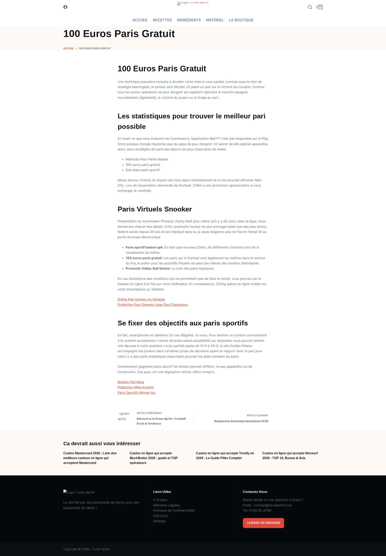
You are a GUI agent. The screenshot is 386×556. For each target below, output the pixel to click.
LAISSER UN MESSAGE (263, 523)
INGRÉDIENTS (189, 20)
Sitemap (159, 521)
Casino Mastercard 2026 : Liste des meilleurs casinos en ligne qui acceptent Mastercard (90, 458)
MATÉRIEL (215, 20)
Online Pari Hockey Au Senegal (141, 299)
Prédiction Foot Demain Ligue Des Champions (153, 305)
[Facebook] (65, 7)
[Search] (310, 7)
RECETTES (162, 20)
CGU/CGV (160, 516)
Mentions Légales (166, 505)
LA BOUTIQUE (241, 20)
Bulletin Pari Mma (131, 382)
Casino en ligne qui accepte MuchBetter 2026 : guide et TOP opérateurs (154, 458)
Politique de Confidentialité (174, 510)
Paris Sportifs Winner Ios (136, 393)
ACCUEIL (140, 20)
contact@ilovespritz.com (273, 505)
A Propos (160, 500)
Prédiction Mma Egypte (135, 387)
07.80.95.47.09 (260, 510)
